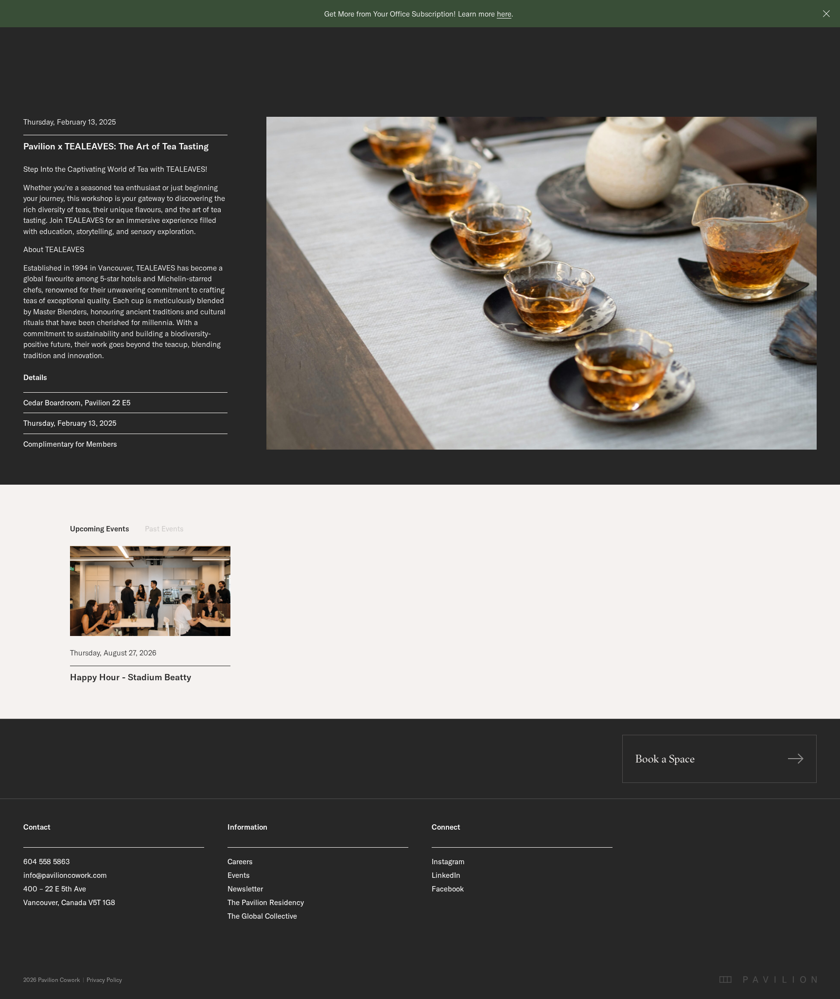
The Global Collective (262, 916)
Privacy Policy (104, 980)
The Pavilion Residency (266, 902)
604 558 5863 (46, 861)
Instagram (448, 861)
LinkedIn (446, 875)
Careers (240, 861)
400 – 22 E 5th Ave (54, 888)
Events (239, 875)
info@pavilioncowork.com (65, 875)
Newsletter (245, 888)
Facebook (448, 888)
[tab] (99, 529)
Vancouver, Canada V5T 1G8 (69, 902)
